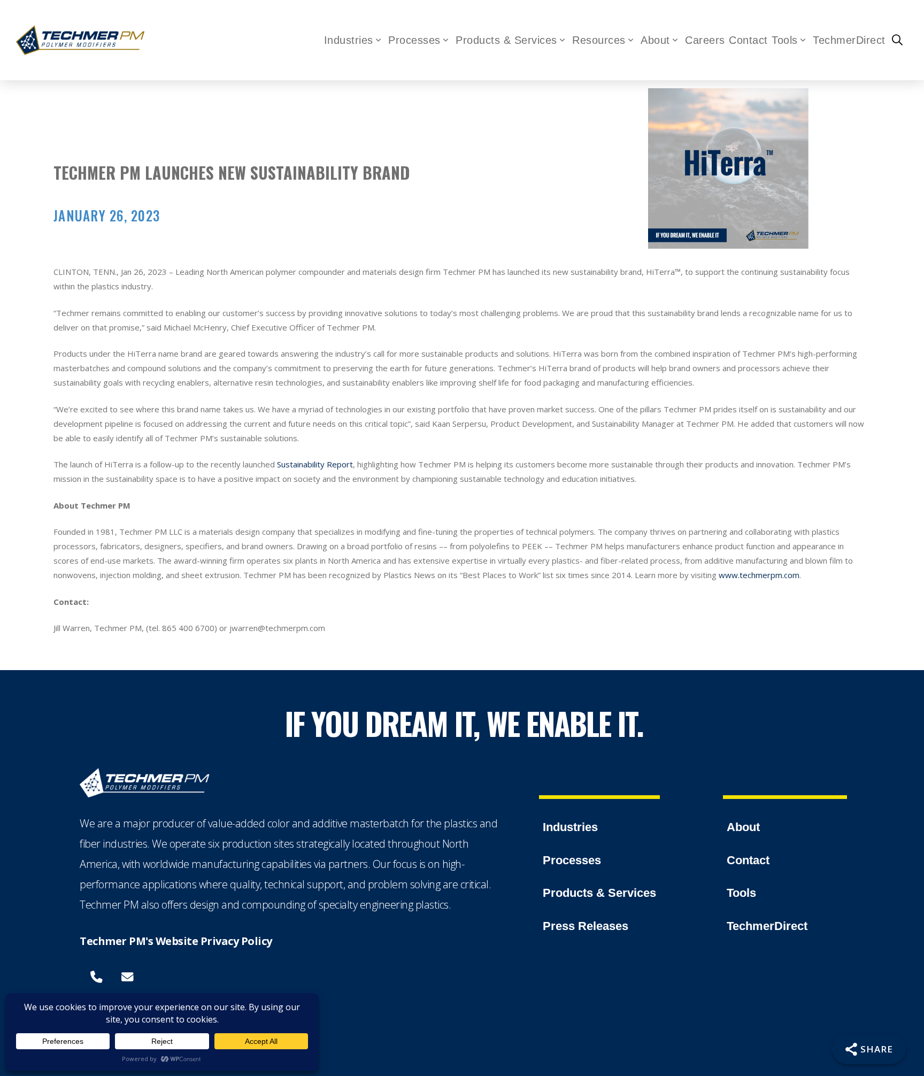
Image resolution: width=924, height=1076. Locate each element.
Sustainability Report (315, 464)
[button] (897, 40)
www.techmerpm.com (759, 575)
